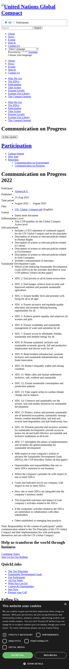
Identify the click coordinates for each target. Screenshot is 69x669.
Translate (33, 52)
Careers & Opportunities (21, 586)
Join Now (13, 589)
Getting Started (16, 153)
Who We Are (15, 78)
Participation (14, 84)
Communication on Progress (30, 165)
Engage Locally (16, 90)
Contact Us (14, 45)
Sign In (12, 42)
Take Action (14, 87)
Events (11, 39)
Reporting (13, 159)
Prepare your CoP (17, 592)
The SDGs (13, 81)
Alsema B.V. (21, 191)
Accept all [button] (17, 655)
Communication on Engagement (32, 162)
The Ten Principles (18, 571)
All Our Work (15, 580)
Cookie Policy (52, 627)
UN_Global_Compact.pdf (28, 209)
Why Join (13, 156)
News (11, 36)
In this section (9, 137)
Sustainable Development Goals (25, 574)
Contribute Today (10, 554)
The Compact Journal (19, 96)
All (9, 22)
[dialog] (34, 635)
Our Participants (16, 577)
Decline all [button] (50, 655)
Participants (22, 22)
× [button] (65, 604)
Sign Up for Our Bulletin (14, 557)
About (11, 33)
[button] (34, 663)
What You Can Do (18, 583)
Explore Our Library (19, 93)
